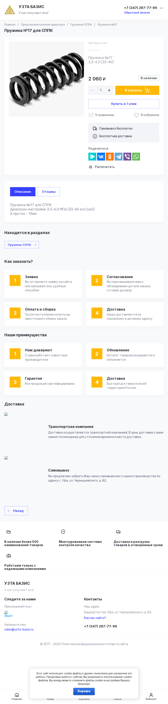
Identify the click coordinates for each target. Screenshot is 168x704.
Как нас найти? (95, 618)
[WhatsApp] (136, 157)
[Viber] (127, 157)
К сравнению (104, 115)
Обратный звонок (137, 12)
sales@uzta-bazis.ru (18, 629)
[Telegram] (118, 157)
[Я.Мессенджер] (92, 157)
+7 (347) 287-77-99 (140, 8)
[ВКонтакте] (101, 157)
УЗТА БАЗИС (31, 6)
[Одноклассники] (110, 157)
